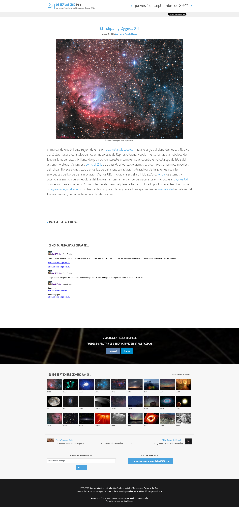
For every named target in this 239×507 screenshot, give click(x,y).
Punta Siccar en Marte (64, 440)
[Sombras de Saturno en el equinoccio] (102, 401)
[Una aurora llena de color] (135, 418)
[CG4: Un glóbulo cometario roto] (118, 401)
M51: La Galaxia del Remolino (172, 440)
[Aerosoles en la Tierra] (118, 384)
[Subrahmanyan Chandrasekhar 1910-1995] (183, 418)
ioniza (161, 174)
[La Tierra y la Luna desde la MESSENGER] (86, 401)
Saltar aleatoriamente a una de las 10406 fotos (150, 461)
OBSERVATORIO (65, 4)
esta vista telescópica (119, 149)
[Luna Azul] (54, 401)
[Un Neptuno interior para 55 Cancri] (183, 401)
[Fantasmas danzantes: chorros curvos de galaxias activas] (70, 384)
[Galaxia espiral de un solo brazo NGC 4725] (167, 401)
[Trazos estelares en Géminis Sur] (151, 401)
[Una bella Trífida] (54, 418)
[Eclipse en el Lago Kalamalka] (135, 401)
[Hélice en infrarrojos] (151, 418)
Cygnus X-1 (181, 179)
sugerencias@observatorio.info (135, 498)
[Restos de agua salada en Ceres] (86, 384)
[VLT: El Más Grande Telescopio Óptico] (167, 418)
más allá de (165, 189)
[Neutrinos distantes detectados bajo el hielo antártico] (151, 384)
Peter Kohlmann (131, 34)
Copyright (119, 34)
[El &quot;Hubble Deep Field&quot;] (70, 418)
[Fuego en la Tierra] (183, 384)
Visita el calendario (182, 375)
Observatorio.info (96, 488)
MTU (143, 491)
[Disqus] (119, 281)
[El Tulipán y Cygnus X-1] (54, 384)
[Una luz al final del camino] (135, 384)
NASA (90, 491)
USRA (161, 491)
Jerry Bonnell (153, 491)
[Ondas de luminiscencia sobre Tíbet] (167, 384)
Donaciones (95, 498)
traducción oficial (114, 488)
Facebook (113, 351)
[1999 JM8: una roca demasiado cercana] (118, 418)
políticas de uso (113, 491)
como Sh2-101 (94, 164)
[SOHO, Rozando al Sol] (102, 418)
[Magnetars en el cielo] (86, 418)
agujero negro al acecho (66, 189)
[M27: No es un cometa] (70, 401)
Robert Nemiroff (134, 491)
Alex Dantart (128, 501)
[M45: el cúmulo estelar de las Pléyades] (102, 384)
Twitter (127, 351)
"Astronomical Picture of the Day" (145, 488)
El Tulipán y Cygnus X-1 (119, 28)
